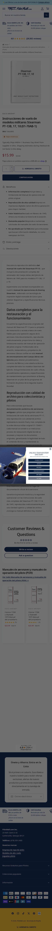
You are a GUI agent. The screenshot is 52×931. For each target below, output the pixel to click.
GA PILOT (39, 463)
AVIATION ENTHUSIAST (39, 471)
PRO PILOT (39, 467)
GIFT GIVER (39, 474)
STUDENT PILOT (39, 460)
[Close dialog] (50, 449)
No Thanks (39, 478)
